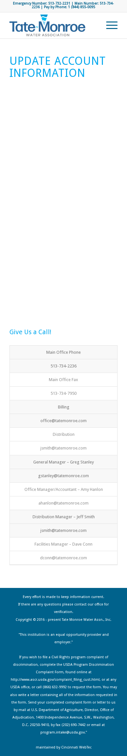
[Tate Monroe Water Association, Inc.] (52, 25)
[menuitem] (109, 25)
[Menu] (109, 25)
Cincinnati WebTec (76, 747)
